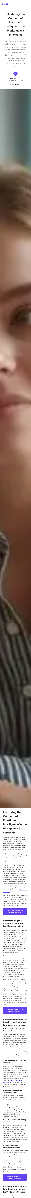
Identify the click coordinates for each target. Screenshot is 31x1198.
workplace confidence (19, 1165)
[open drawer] (28, 3)
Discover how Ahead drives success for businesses (15, 911)
